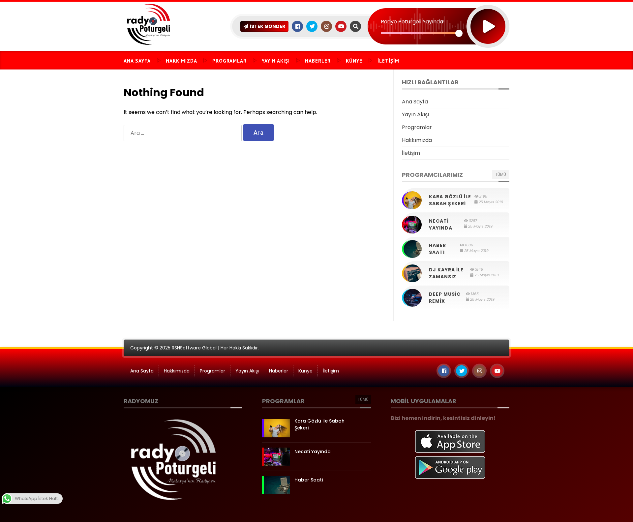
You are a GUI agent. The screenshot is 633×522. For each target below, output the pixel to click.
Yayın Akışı (276, 61)
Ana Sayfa (137, 61)
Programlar (229, 61)
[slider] (420, 33)
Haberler (318, 61)
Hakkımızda (181, 61)
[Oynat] (487, 17)
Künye (354, 61)
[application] (438, 14)
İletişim (388, 61)
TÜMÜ (500, 174)
